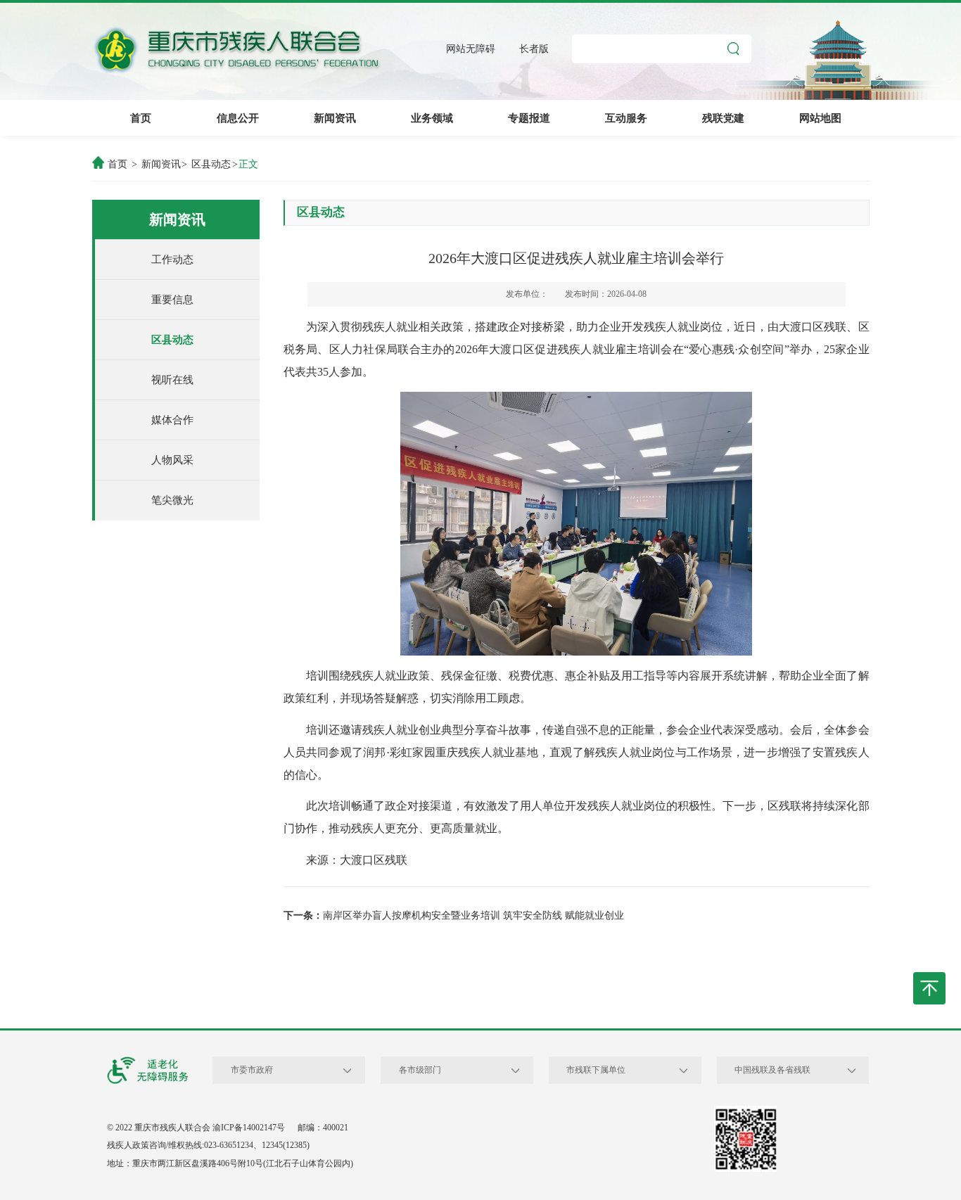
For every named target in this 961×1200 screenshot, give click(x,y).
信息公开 (238, 118)
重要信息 (172, 299)
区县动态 (211, 164)
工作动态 (172, 259)
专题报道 (529, 118)
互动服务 (626, 118)
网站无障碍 (470, 49)
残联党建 (723, 118)
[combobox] (347, 1070)
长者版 (534, 49)
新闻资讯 (335, 118)
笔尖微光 (172, 500)
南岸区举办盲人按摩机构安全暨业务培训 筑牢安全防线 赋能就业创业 (473, 915)
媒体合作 (172, 420)
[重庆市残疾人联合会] (236, 50)
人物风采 (172, 460)
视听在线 (172, 379)
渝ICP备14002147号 (248, 1127)
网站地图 (820, 118)
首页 (140, 118)
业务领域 (432, 118)
